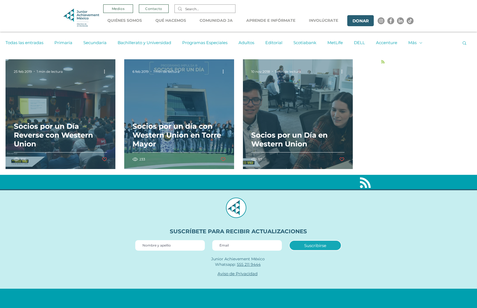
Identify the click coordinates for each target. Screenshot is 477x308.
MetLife (335, 42)
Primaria (63, 42)
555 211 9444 (249, 264)
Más (412, 42)
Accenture (386, 42)
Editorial (273, 42)
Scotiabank (304, 42)
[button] (127, 20)
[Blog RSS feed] (383, 62)
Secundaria (95, 42)
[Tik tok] (410, 20)
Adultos (246, 42)
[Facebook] (390, 20)
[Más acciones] (106, 71)
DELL (359, 42)
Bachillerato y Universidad (144, 42)
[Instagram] (381, 20)
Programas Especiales (204, 42)
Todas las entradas (24, 42)
